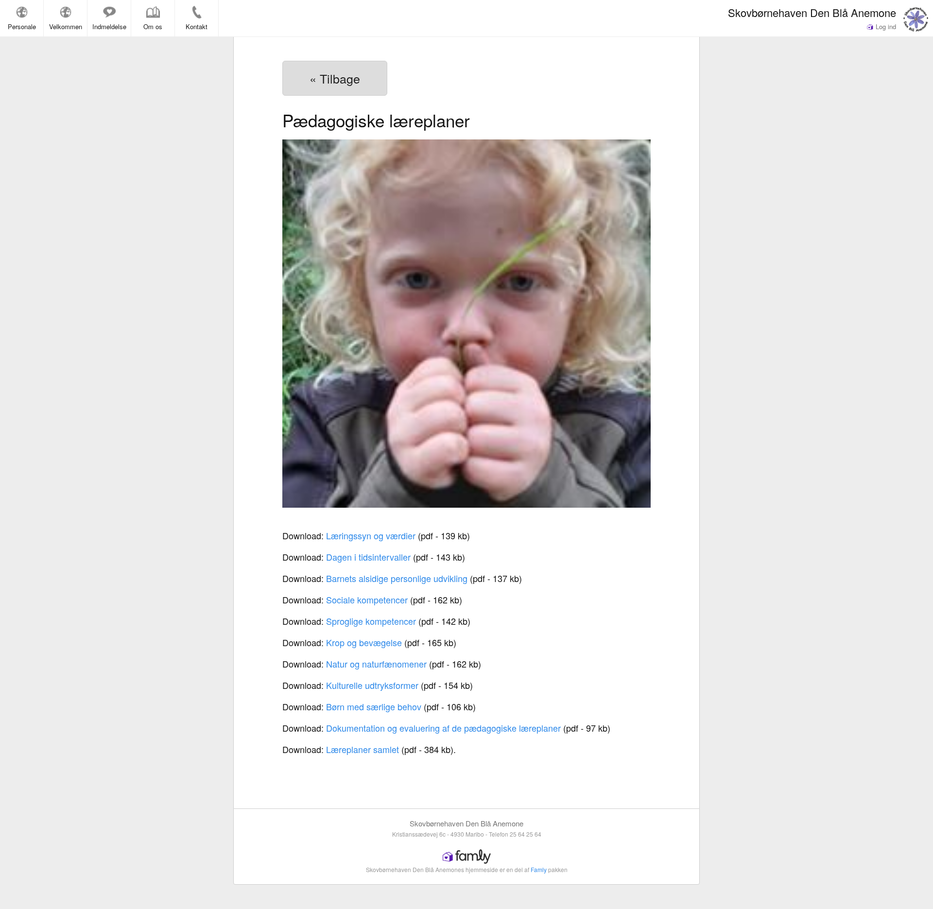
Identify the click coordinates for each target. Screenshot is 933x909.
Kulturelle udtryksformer (372, 685)
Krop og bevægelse (364, 642)
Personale (22, 26)
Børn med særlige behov (373, 706)
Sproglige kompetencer (371, 621)
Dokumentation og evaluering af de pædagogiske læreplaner (443, 727)
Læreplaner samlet (362, 749)
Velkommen (65, 26)
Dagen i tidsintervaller (368, 556)
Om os (152, 26)
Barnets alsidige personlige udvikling (396, 578)
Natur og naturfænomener (376, 663)
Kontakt (196, 26)
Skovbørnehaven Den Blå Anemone (812, 12)
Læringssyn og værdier (370, 535)
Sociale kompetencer (367, 599)
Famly (539, 869)
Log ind (885, 26)
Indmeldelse (109, 26)
